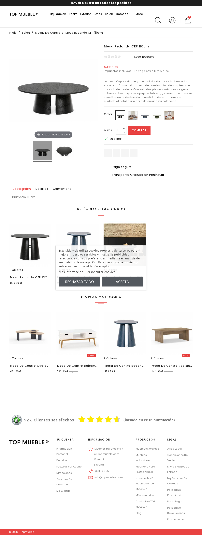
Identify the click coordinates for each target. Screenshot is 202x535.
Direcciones (64, 473)
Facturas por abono (69, 466)
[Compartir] (108, 153)
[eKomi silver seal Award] (16, 420)
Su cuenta (65, 440)
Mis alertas (63, 491)
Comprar (139, 130)
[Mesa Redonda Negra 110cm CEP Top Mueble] (42, 151)
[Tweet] (125, 153)
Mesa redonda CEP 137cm (31, 277)
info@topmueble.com (108, 477)
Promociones (176, 519)
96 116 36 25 (101, 471)
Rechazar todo (79, 281)
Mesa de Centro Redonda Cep (129, 366)
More (139, 14)
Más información (71, 272)
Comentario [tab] (62, 189)
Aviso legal (174, 449)
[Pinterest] (133, 153)
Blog (138, 513)
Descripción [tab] (22, 189)
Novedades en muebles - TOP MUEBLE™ (145, 483)
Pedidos (61, 460)
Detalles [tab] (42, 189)
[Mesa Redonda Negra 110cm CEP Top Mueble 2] (64, 151)
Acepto (122, 281)
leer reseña (144, 57)
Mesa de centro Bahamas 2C (81, 366)
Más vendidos (145, 495)
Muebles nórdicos (147, 449)
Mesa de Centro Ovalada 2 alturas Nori (42, 366)
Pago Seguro (175, 501)
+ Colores (16, 270)
